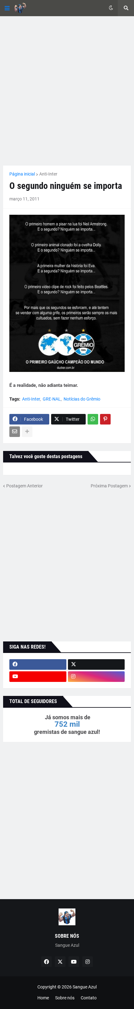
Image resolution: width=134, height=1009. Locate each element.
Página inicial (22, 174)
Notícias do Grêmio (82, 399)
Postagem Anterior (24, 485)
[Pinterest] (105, 419)
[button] (7, 8)
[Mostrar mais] (27, 431)
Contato (89, 997)
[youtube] (37, 676)
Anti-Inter (48, 174)
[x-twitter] (96, 664)
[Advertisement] (67, 91)
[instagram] (96, 676)
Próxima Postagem (109, 485)
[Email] (14, 431)
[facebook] (37, 664)
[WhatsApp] (93, 419)
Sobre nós (64, 997)
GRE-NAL (52, 399)
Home (43, 997)
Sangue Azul (85, 986)
